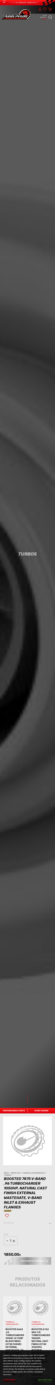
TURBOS (9, 1327)
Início (7, 1173)
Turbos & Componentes (34, 1173)
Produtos (16, 1173)
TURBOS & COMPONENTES (12, 1323)
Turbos (8, 1175)
